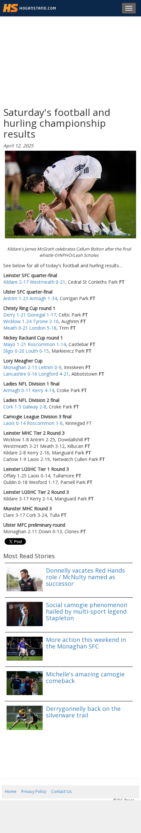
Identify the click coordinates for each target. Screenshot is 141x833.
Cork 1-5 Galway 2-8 (24, 407)
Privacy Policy (33, 791)
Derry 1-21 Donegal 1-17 (29, 315)
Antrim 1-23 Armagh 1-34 (30, 298)
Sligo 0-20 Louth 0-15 (26, 351)
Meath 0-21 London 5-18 (29, 328)
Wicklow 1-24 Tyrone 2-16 (31, 321)
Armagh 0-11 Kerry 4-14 (28, 390)
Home (10, 791)
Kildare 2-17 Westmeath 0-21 (34, 282)
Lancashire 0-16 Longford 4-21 (36, 374)
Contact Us (61, 791)
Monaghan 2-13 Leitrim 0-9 (32, 367)
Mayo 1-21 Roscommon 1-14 (34, 344)
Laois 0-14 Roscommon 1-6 (33, 423)
